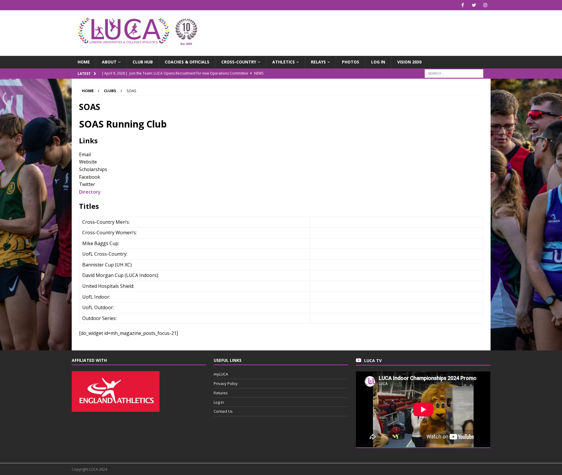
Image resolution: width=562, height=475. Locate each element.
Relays (318, 62)
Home (84, 62)
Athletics (283, 62)
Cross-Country (238, 62)
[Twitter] (474, 5)
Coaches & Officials (187, 62)
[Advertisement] (349, 29)
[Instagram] (485, 5)
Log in (378, 62)
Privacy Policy (226, 383)
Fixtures (221, 392)
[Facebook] (463, 5)
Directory (90, 192)
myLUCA (221, 374)
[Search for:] (454, 73)
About (109, 62)
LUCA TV (373, 360)
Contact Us (223, 411)
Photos (350, 62)
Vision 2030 (409, 62)
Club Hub (143, 62)
